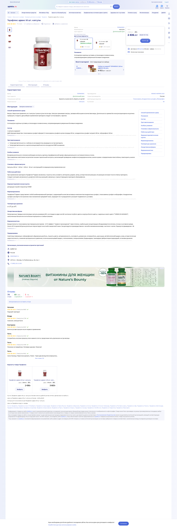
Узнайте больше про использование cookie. (62, 525)
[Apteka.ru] (14, 7)
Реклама (161, 268)
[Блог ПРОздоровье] (168, 23)
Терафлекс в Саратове (30, 408)
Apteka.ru (29, 411)
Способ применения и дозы (150, 112)
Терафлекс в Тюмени (143, 406)
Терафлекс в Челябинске (94, 408)
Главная (9, 17)
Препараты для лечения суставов (33, 17)
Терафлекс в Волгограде (156, 406)
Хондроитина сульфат (149, 99)
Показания (144, 116)
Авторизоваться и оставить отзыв (20, 302)
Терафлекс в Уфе (132, 406)
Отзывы (46, 85)
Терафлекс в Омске (85, 406)
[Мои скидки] (168, 18)
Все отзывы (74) (39, 358)
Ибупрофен (160, 99)
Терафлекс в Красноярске (44, 408)
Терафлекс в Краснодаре (43, 406)
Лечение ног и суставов (18, 17)
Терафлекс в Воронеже (73, 406)
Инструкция (32, 85)
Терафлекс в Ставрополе (109, 408)
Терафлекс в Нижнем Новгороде (100, 406)
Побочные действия (147, 132)
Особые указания (146, 125)
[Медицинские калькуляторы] (168, 28)
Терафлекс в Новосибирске (58, 406)
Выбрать (20, 389)
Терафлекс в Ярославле (122, 408)
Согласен (123, 523)
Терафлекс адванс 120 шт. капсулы (44, 380)
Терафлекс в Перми (57, 408)
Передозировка (146, 153)
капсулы (81, 101)
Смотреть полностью (25, 106)
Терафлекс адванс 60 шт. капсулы (20, 380)
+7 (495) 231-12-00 (16, 263)
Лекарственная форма (148, 147)
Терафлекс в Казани (69, 408)
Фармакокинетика (147, 150)
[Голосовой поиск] (110, 6)
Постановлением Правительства (106, 415)
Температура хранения (148, 144)
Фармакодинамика (147, 140)
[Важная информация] (168, 32)
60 (163, 101)
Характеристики (16, 85)
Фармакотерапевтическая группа (149, 136)
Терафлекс (44, 17)
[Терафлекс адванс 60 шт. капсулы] (84, 43)
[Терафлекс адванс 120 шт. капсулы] (102, 44)
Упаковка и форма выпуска (150, 129)
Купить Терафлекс (12, 406)
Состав (143, 119)
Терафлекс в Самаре (81, 408)
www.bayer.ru (14, 256)
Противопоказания (147, 122)
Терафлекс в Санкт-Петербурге (27, 406)
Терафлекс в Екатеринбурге (15, 408)
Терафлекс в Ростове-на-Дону (118, 406)
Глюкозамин (137, 99)
